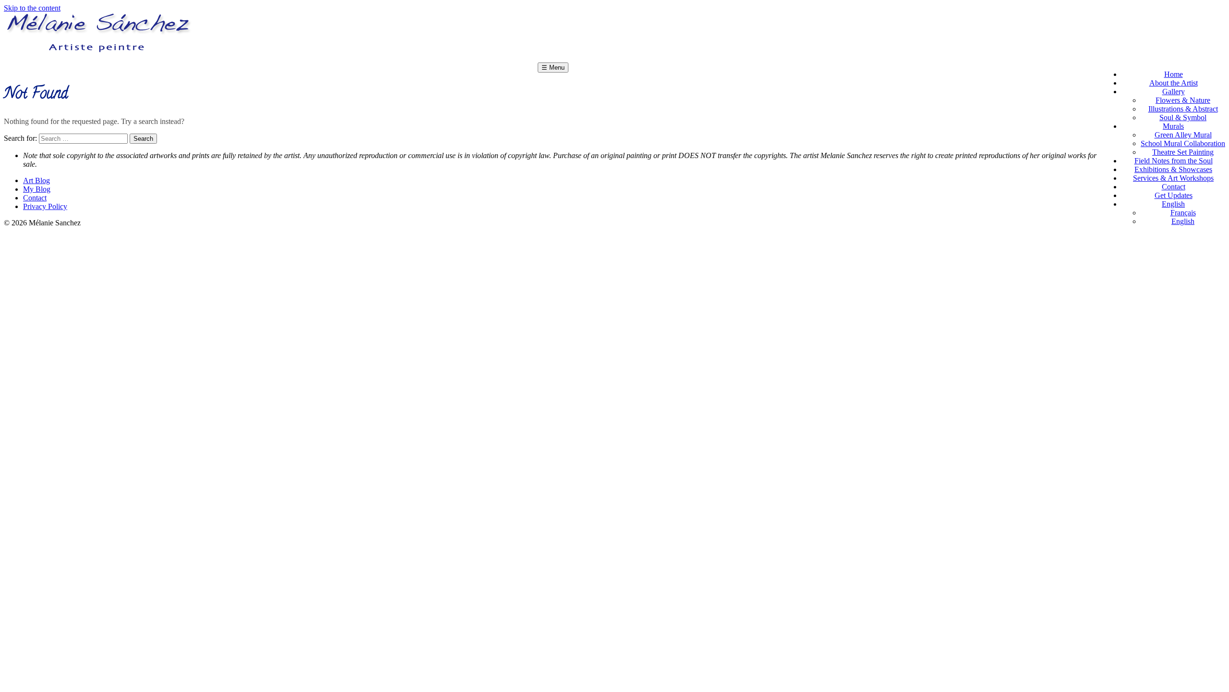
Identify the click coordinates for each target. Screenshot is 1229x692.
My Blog (36, 189)
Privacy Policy (45, 206)
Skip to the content (32, 8)
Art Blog (36, 180)
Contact (35, 198)
